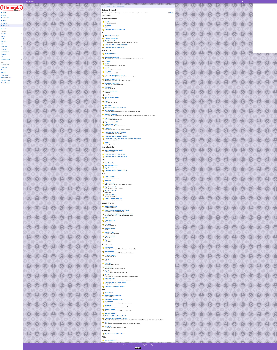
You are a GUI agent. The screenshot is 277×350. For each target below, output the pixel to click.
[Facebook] (242, 2)
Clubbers (119, 6)
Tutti (104, 15)
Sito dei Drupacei (5, 83)
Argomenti (5, 23)
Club (114, 6)
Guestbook (4, 67)
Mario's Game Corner (6, 77)
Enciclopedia (6, 17)
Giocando (108, 15)
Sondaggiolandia (5, 64)
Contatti (135, 345)
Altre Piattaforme (5, 59)
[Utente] (246, 2)
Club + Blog (6, 25)
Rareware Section (5, 80)
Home (4, 12)
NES (2, 57)
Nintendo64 (4, 49)
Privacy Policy (141, 345)
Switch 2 (3, 33)
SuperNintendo (5, 51)
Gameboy (3, 54)
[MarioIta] (171, 13)
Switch (3, 36)
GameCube (4, 46)
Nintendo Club (107, 6)
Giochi (4, 20)
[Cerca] (249, 2)
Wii (2, 44)
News (4, 15)
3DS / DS (3, 41)
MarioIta (124, 6)
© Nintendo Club (127, 345)
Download (3, 70)
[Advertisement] (265, 26)
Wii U (2, 38)
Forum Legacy (4, 75)
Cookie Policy (149, 345)
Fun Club (3, 72)
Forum (4, 28)
